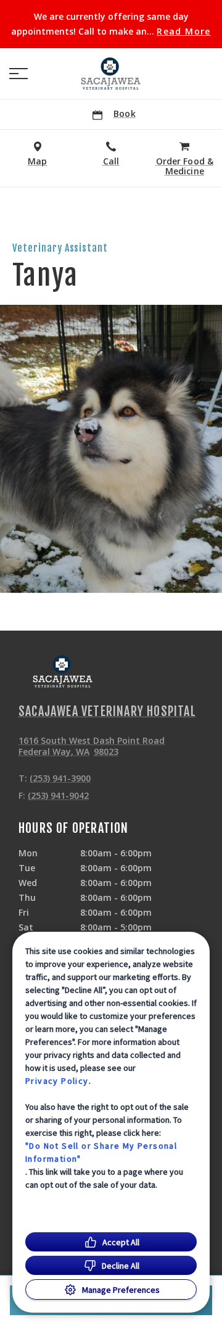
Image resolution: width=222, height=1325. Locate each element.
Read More (184, 31)
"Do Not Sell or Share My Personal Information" (101, 1152)
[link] (111, 74)
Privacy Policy (57, 1080)
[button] (18, 73)
